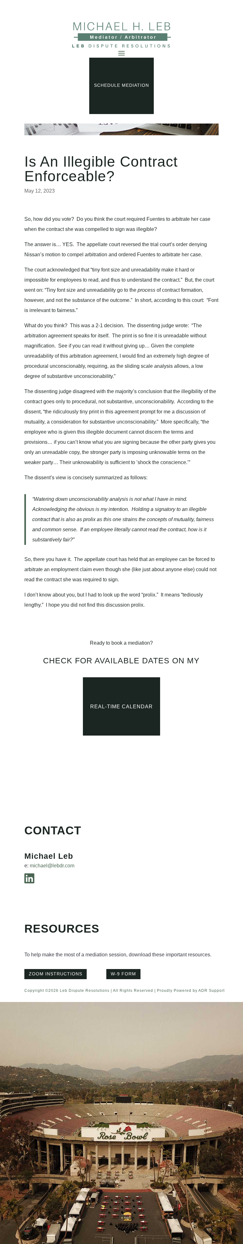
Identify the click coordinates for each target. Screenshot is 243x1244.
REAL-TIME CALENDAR (121, 706)
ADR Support (211, 990)
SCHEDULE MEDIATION (121, 85)
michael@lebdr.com (52, 865)
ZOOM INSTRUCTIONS (55, 973)
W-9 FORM (123, 973)
